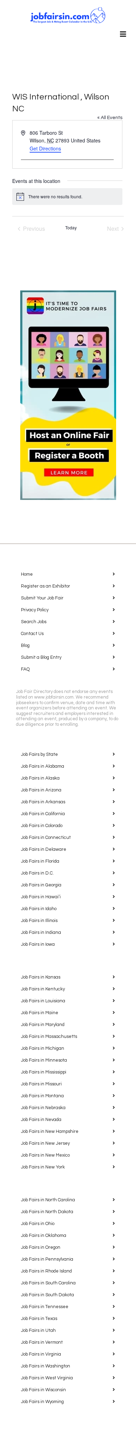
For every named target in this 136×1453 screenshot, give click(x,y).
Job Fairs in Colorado (41, 825)
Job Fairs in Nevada (41, 1119)
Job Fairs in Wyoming (42, 1401)
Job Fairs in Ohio (37, 1223)
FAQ (25, 669)
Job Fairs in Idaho (38, 908)
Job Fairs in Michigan (42, 1048)
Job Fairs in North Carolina (48, 1199)
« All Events (109, 117)
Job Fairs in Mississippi (43, 1072)
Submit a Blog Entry (41, 657)
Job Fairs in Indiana (41, 932)
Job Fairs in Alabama (42, 766)
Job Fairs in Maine (39, 1012)
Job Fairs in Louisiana (43, 1000)
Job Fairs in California (43, 813)
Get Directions (45, 148)
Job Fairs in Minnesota (44, 1060)
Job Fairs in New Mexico (45, 1155)
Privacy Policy (34, 609)
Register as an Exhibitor (45, 586)
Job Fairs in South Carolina (48, 1283)
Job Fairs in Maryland (43, 1024)
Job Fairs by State (39, 754)
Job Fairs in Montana (42, 1095)
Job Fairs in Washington (45, 1366)
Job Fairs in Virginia (41, 1354)
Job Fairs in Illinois (39, 920)
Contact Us (32, 633)
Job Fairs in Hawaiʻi (41, 896)
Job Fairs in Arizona (41, 790)
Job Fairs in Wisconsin (43, 1389)
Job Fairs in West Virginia (47, 1377)
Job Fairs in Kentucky (43, 989)
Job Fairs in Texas (39, 1318)
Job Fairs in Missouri (41, 1084)
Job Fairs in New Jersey (45, 1143)
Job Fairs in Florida (40, 861)
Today (71, 227)
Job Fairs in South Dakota (47, 1294)
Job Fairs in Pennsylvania (47, 1259)
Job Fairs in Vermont (42, 1342)
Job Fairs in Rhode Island (46, 1271)
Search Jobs (33, 621)
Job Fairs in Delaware (43, 849)
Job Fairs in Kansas (40, 977)
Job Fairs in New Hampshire (49, 1131)
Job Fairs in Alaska (40, 778)
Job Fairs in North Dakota (47, 1211)
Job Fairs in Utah (38, 1330)
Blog (25, 645)
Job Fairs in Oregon (40, 1247)
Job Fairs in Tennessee (44, 1306)
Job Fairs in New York (43, 1167)
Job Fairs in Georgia (41, 885)
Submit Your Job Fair (42, 598)
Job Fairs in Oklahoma (43, 1235)
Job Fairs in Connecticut (46, 837)
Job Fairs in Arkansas (43, 801)
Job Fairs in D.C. (37, 873)
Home (27, 574)
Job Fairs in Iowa (38, 944)
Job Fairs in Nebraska (43, 1107)
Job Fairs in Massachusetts (49, 1036)
